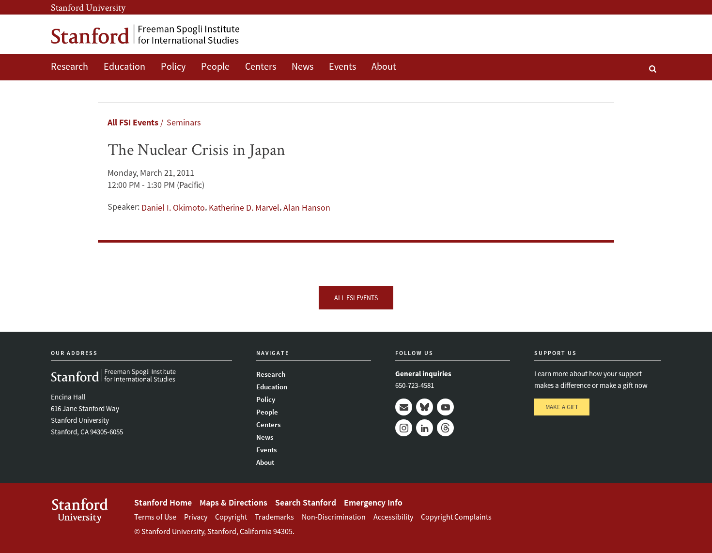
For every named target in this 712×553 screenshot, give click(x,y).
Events (342, 66)
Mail (403, 407)
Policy (173, 66)
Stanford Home (163, 502)
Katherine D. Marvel (244, 207)
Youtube (445, 407)
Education (124, 66)
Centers (260, 66)
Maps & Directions (233, 502)
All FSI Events (133, 122)
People (215, 66)
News (302, 66)
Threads (445, 427)
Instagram (403, 427)
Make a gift (561, 407)
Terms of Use (155, 517)
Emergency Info (373, 502)
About (383, 66)
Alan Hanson (306, 207)
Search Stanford (305, 502)
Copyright (231, 517)
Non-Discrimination (334, 517)
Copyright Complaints (456, 517)
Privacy (195, 517)
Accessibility (393, 517)
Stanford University (88, 7)
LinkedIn (424, 427)
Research (69, 66)
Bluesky (424, 407)
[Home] (145, 34)
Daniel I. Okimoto (173, 207)
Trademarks (274, 517)
